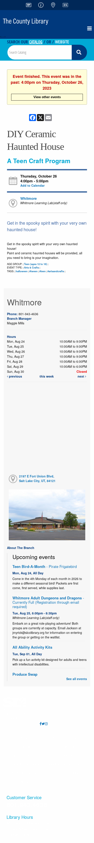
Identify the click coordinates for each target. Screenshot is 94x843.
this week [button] (47, 376)
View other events (47, 97)
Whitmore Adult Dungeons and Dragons (48, 602)
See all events (76, 679)
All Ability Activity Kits (32, 647)
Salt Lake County (65, 772)
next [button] (81, 376)
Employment (65, 746)
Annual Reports (65, 737)
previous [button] (15, 376)
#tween (33, 271)
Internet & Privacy (22, 772)
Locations (22, 746)
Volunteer (64, 755)
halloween (22, 271)
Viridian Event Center (65, 763)
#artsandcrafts (55, 271)
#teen (42, 271)
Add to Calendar (32, 185)
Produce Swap (24, 674)
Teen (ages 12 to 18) (35, 264)
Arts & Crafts (31, 267)
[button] (89, 28)
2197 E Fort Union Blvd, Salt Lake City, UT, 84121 (37, 478)
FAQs (22, 737)
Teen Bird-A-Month (44, 566)
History (22, 781)
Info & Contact (23, 755)
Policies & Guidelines (22, 763)
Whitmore (28, 198)
